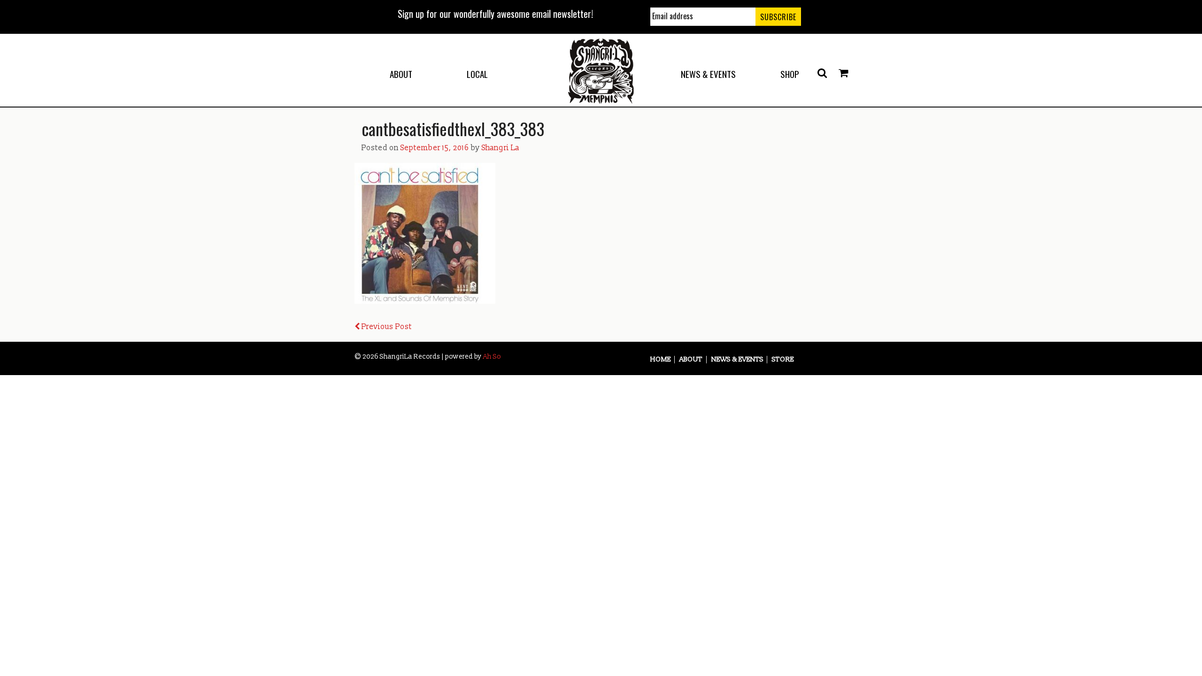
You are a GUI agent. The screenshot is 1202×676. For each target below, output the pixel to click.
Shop (789, 73)
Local (477, 73)
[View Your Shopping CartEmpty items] (843, 73)
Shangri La (500, 148)
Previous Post (386, 326)
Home (660, 359)
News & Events (708, 73)
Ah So (492, 357)
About (401, 73)
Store (783, 359)
